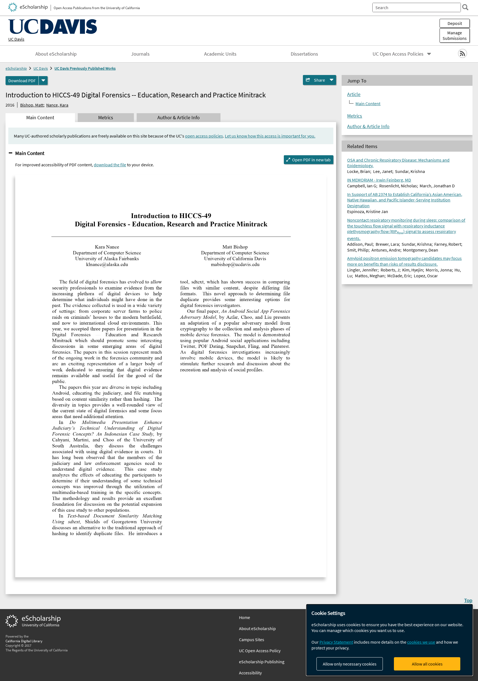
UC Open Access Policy (259, 650)
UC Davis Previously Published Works (85, 68)
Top (468, 600)
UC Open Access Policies (398, 54)
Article (353, 94)
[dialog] (389, 639)
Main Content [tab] (40, 118)
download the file (110, 164)
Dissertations (304, 54)
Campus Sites (251, 639)
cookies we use (421, 642)
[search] (465, 7)
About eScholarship (56, 54)
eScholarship (16, 68)
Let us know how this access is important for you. (270, 136)
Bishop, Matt (31, 105)
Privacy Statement (336, 642)
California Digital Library (24, 641)
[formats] (43, 80)
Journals (140, 54)
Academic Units (220, 54)
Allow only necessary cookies (349, 664)
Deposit (455, 23)
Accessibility (250, 672)
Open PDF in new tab (311, 159)
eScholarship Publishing (261, 661)
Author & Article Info (368, 126)
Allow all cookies (427, 664)
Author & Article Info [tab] (178, 118)
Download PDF (22, 80)
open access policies (204, 136)
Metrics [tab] (105, 118)
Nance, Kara (57, 105)
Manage (455, 35)
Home (244, 617)
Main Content (29, 153)
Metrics (354, 116)
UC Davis (16, 39)
